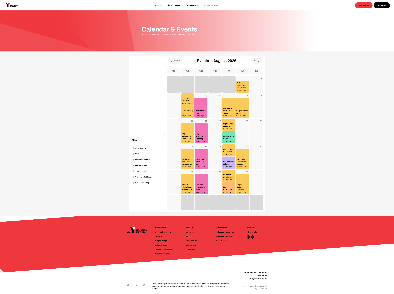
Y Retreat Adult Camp (143, 177)
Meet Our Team (191, 245)
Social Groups (160, 236)
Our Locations (221, 228)
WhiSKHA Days (141, 165)
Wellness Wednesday (143, 159)
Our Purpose (190, 232)
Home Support (160, 228)
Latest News (190, 249)
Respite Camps (161, 241)
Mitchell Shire (221, 241)
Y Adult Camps (141, 171)
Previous (176, 61)
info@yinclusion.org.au (258, 279)
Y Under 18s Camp (142, 183)
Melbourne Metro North (225, 232)
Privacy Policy (252, 232)
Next (255, 61)
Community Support (163, 232)
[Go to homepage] (11, 5)
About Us (189, 228)
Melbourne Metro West (224, 236)
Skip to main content (10, 3)
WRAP (137, 154)
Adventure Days (141, 148)
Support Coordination (163, 249)
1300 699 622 (363, 5)
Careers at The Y (192, 241)
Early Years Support (162, 254)
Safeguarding (191, 236)
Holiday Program (161, 245)
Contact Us (382, 5)
